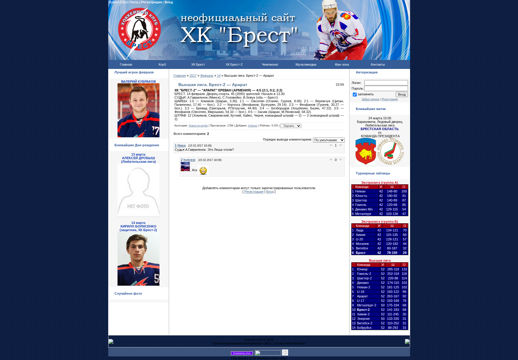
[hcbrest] (186, 170)
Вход (169, 2)
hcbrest (253, 125)
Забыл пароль (371, 99)
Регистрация (151, 2)
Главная (180, 75)
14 (219, 75)
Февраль (206, 75)
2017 (193, 75)
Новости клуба (198, 125)
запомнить (366, 94)
